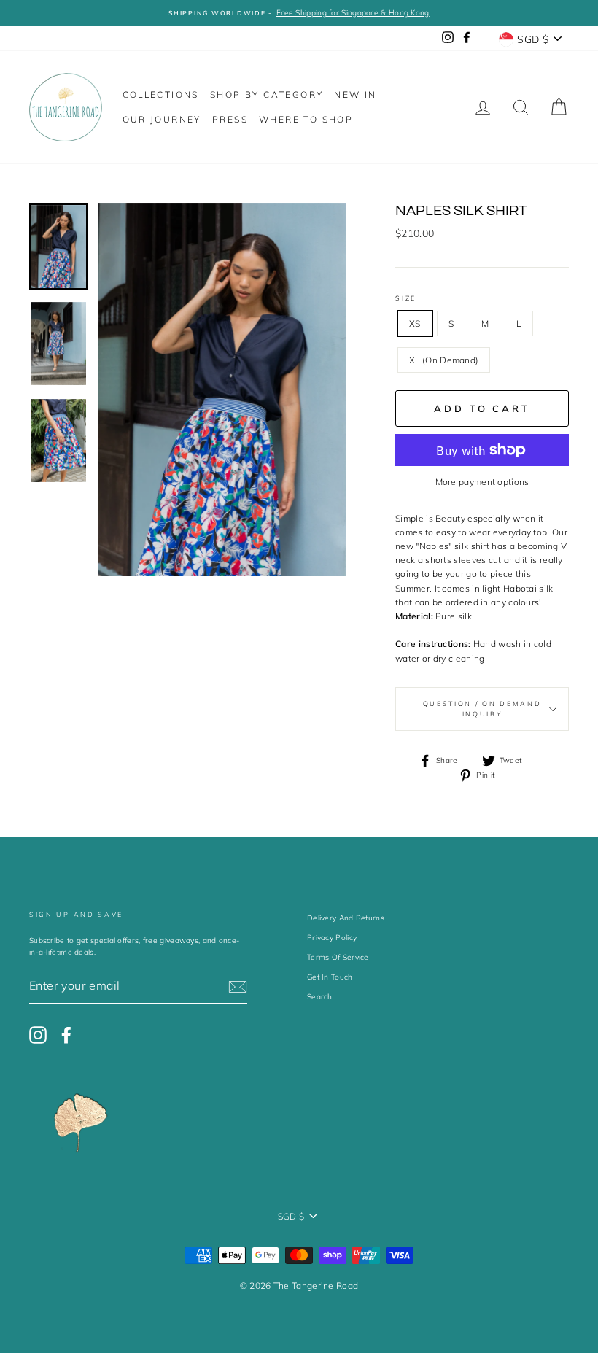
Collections (161, 94)
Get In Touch (330, 977)
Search (320, 996)
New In (355, 94)
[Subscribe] (237, 987)
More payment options (482, 481)
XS (415, 323)
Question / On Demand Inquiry (482, 708)
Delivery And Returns (345, 918)
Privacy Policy (332, 937)
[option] (299, 13)
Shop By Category (266, 94)
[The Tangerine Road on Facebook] (66, 1035)
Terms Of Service (338, 957)
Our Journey (162, 119)
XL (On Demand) (443, 359)
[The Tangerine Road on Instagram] (38, 1035)
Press (230, 119)
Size (405, 298)
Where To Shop (306, 119)
